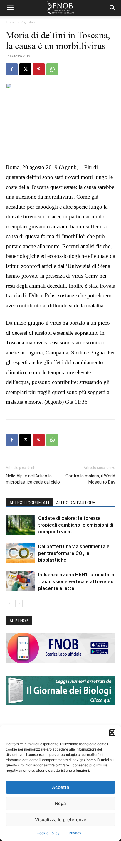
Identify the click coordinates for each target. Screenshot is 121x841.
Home (11, 21)
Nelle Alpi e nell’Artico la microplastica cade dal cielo (33, 479)
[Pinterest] (39, 69)
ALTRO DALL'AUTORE (75, 502)
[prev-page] (9, 603)
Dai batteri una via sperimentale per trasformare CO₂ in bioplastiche (74, 553)
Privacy (75, 833)
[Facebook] (12, 69)
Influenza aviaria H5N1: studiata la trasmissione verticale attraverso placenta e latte (76, 581)
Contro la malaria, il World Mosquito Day (90, 479)
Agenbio (28, 21)
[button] (112, 733)
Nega (60, 803)
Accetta (60, 787)
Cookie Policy (48, 833)
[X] (25, 69)
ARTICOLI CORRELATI (29, 502)
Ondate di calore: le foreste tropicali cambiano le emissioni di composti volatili (75, 525)
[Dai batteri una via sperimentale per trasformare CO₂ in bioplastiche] (20, 553)
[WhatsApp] (52, 69)
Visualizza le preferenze (60, 819)
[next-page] (19, 603)
